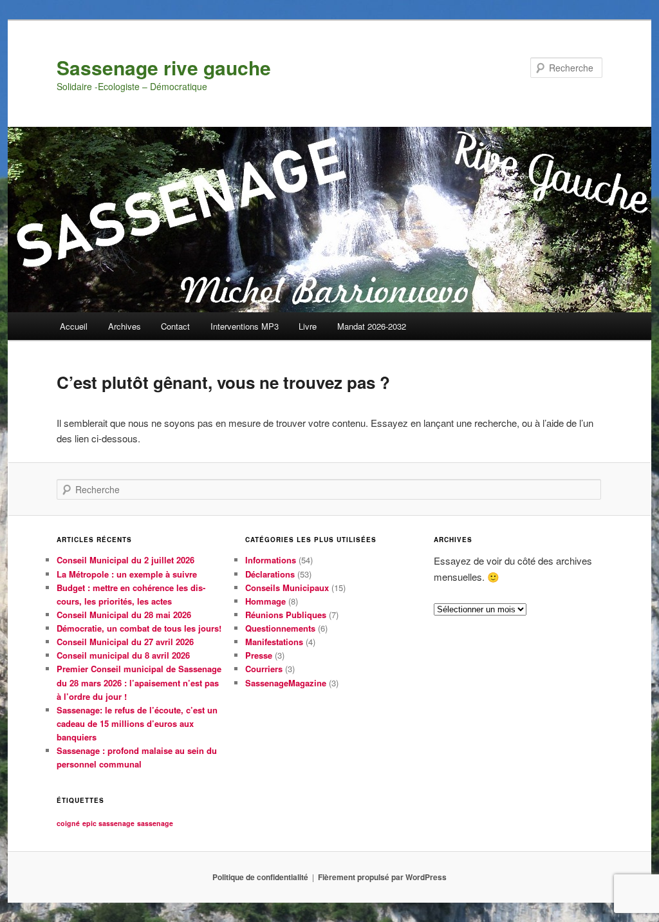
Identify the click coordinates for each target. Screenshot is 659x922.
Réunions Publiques (285, 614)
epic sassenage (108, 823)
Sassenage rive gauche (164, 67)
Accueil (74, 326)
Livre (308, 326)
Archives (124, 326)
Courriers (264, 669)
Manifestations (274, 641)
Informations (270, 560)
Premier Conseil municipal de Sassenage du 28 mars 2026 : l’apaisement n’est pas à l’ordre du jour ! (139, 682)
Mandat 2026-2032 (371, 326)
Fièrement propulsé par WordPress (382, 877)
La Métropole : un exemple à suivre (127, 574)
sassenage (155, 823)
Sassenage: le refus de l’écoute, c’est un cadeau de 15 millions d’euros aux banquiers (137, 723)
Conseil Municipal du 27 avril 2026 (125, 641)
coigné (68, 823)
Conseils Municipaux (287, 587)
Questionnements (280, 628)
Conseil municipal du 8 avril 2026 (123, 655)
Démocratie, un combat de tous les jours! (139, 628)
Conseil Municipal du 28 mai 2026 (124, 614)
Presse (258, 655)
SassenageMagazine (285, 683)
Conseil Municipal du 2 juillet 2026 (125, 560)
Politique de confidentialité (260, 877)
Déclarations (270, 574)
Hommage (265, 601)
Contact (175, 326)
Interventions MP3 (244, 326)
